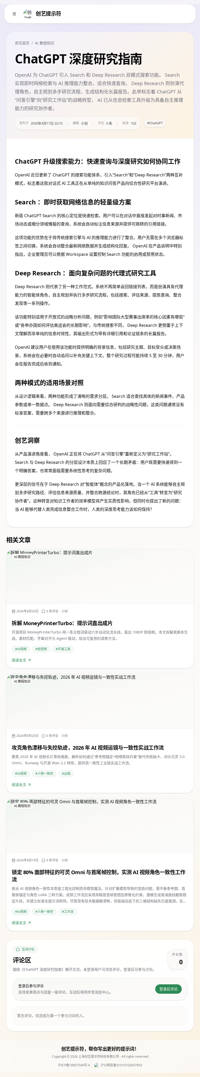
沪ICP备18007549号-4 (74, 1065)
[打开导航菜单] (14, 14)
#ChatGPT (155, 123)
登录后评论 (168, 988)
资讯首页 (22, 42)
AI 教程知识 (44, 42)
